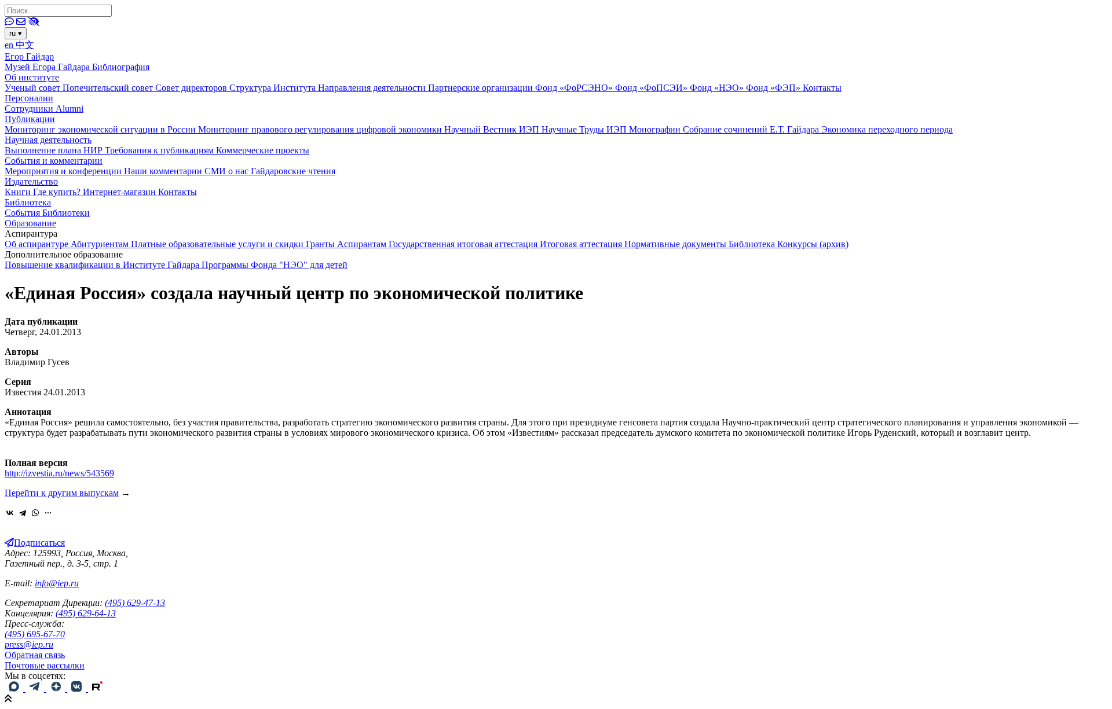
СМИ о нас (227, 171)
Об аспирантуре (38, 244)
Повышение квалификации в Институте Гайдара (103, 265)
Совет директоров (192, 88)
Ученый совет (34, 88)
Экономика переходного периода (887, 129)
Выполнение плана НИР (55, 150)
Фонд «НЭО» (718, 88)
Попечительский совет (109, 88)
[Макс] (15, 688)
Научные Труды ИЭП (585, 129)
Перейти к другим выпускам (62, 493)
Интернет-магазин (120, 192)
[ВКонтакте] (10, 513)
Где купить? (58, 192)
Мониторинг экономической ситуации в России (101, 129)
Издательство (31, 181)
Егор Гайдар (29, 56)
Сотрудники (30, 108)
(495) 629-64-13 (86, 613)
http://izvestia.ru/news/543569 (59, 473)
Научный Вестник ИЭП (493, 129)
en (10, 45)
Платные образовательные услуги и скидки (218, 244)
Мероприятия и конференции (64, 171)
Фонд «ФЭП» (774, 88)
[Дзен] (56, 688)
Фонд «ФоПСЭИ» (652, 88)
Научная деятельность (48, 140)
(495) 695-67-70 (35, 634)
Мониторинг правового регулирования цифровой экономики (321, 129)
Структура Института (273, 88)
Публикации (30, 119)
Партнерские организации (481, 88)
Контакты (822, 88)
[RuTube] (97, 688)
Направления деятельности (373, 88)
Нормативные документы (676, 244)
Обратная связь (35, 655)
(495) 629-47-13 (135, 603)
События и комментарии (54, 161)
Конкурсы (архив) (812, 244)
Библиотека (28, 202)
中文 (25, 45)
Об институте (32, 77)
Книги (19, 192)
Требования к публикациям (160, 150)
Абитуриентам (101, 244)
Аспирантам (363, 244)
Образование (30, 223)
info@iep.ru (57, 583)
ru (15, 33)
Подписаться (39, 543)
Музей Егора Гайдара (48, 67)
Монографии (656, 129)
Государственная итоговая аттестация (464, 244)
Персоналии (29, 98)
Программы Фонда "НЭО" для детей (275, 265)
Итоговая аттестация (582, 244)
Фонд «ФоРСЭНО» (575, 88)
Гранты (321, 244)
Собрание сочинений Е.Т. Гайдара (752, 129)
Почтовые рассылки (45, 665)
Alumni (69, 108)
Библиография (120, 67)
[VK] (77, 688)
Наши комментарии (164, 171)
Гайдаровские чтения (293, 171)
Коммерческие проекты (262, 150)
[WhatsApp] (35, 513)
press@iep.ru (29, 644)
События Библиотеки (47, 213)
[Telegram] (22, 513)
